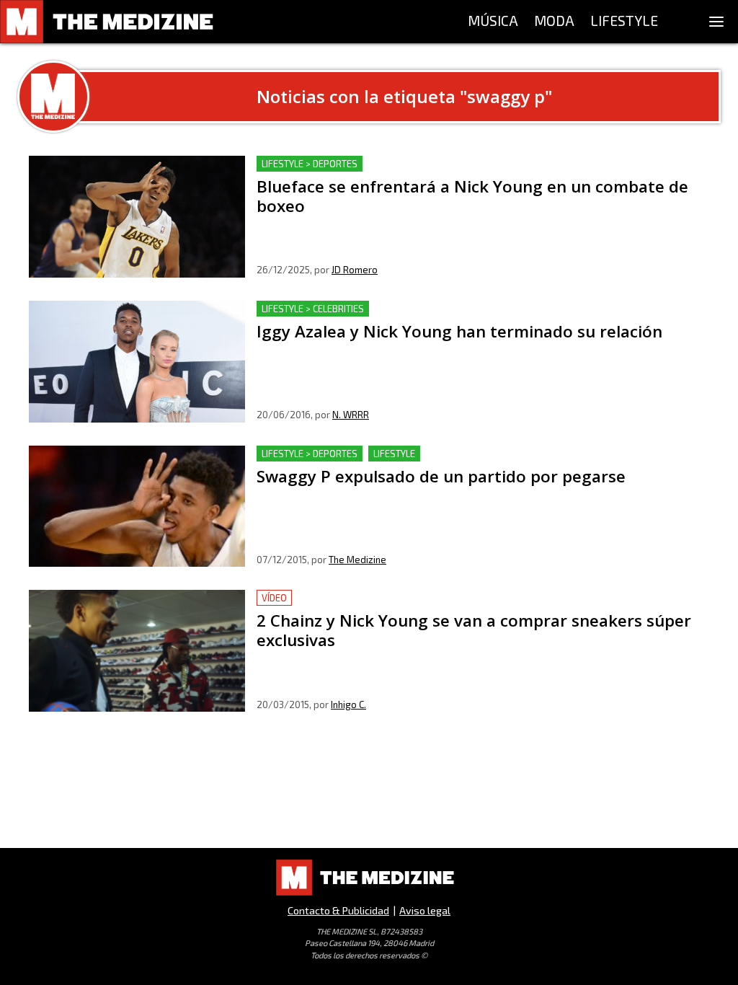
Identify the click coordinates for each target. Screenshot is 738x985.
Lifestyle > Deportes (309, 163)
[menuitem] (493, 21)
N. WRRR (350, 414)
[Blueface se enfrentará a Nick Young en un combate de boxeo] (137, 217)
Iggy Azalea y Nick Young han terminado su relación (390, 309)
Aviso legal (424, 910)
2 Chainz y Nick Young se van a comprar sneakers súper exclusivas (429, 598)
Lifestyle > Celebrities (313, 308)
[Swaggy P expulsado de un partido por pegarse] (137, 506)
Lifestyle (394, 453)
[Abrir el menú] (716, 21)
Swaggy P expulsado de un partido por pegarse (380, 454)
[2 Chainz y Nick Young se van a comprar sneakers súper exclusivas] (137, 651)
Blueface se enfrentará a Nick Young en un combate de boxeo (416, 164)
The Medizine (357, 559)
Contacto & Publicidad (338, 910)
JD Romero (355, 269)
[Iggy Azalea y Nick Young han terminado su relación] (137, 362)
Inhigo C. (348, 704)
